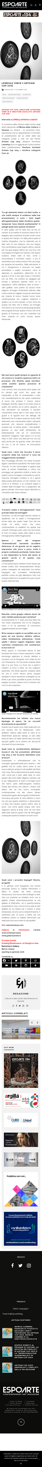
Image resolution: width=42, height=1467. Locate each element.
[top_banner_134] (21, 14)
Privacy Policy (14, 1405)
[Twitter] (16, 960)
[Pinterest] (25, 960)
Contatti (31, 1401)
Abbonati (30, 1403)
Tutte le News (16, 1401)
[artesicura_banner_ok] (21, 1146)
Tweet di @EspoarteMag (12, 1314)
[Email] (6, 965)
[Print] (16, 965)
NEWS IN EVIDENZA (8, 98)
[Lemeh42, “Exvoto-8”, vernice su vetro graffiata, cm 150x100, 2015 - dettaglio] (21, 875)
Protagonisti (7, 101)
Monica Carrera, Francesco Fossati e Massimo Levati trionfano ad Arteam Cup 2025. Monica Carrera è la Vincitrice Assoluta (27, 1333)
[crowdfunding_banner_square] (21, 1245)
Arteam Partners (14, 94)
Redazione (9, 89)
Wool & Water (7, 609)
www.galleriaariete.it (11, 936)
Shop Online (16, 1403)
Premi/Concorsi (22, 98)
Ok (21, 1463)
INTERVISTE (27, 94)
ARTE (4, 94)
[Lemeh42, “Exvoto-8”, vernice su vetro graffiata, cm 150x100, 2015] (21, 208)
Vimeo (36, 609)
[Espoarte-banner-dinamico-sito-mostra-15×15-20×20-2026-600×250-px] (21, 1166)
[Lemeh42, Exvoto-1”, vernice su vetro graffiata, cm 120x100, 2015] (21, 370)
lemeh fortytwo (24, 609)
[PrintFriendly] (25, 965)
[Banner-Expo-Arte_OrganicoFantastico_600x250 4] (21, 1127)
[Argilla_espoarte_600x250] (21, 1107)
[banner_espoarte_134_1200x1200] (21, 1087)
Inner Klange (7, 714)
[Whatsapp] (35, 960)
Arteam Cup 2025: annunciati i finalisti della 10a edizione (26, 1367)
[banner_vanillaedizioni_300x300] (21, 1206)
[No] (39, 1459)
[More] (35, 965)
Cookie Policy (31, 1405)
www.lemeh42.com (15, 925)
